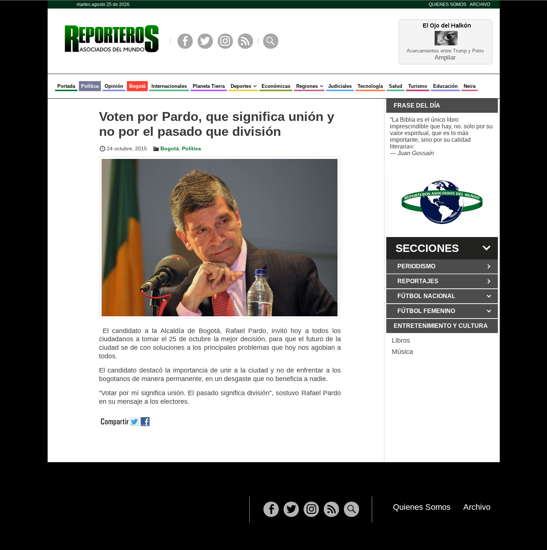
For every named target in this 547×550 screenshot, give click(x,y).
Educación (445, 86)
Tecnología (370, 86)
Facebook (185, 41)
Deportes (241, 86)
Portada (66, 86)
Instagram (225, 41)
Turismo (417, 86)
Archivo (480, 4)
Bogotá (137, 86)
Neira (470, 86)
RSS (245, 41)
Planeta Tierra (209, 86)
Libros (401, 340)
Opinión (114, 86)
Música (402, 351)
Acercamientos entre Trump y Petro (445, 51)
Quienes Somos (447, 4)
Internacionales (169, 86)
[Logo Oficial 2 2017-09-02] (442, 202)
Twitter (205, 41)
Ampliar (445, 57)
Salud (395, 86)
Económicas (276, 86)
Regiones (307, 86)
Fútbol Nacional (426, 296)
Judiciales (340, 86)
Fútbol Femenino (426, 311)
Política (90, 86)
